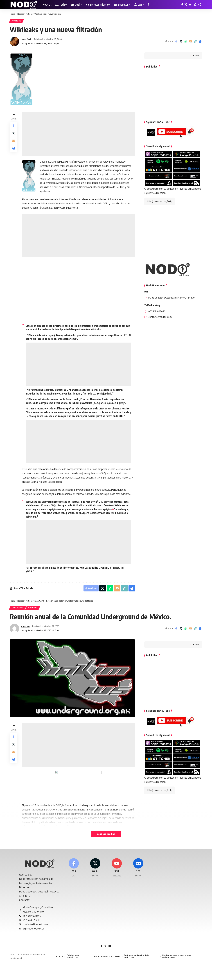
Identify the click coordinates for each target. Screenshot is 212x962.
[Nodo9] (24, 4)
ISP (41, 505)
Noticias (16, 21)
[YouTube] (190, 4)
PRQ (53, 505)
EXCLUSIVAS (17, 608)
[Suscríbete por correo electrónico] (158, 182)
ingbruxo (25, 626)
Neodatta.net (16, 958)
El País (112, 489)
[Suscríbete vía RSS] (187, 182)
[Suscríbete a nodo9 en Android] (187, 161)
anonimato (50, 567)
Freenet (114, 567)
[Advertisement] (78, 134)
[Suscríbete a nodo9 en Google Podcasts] (187, 154)
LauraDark (26, 39)
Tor (122, 567)
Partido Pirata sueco (92, 505)
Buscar (196, 55)
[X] (186, 4)
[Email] (190, 41)
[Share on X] (181, 41)
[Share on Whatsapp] (185, 41)
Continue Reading (106, 833)
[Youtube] (116, 867)
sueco (47, 505)
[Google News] (138, 867)
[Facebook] (182, 4)
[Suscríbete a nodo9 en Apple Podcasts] (158, 154)
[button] (149, 4)
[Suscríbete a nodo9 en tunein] (187, 175)
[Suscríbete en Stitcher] (158, 168)
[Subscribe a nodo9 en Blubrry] (187, 168)
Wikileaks (62, 161)
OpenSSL (104, 567)
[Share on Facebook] (176, 41)
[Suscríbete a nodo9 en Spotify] (158, 161)
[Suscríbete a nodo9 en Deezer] (158, 175)
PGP (29, 571)
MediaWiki (91, 501)
